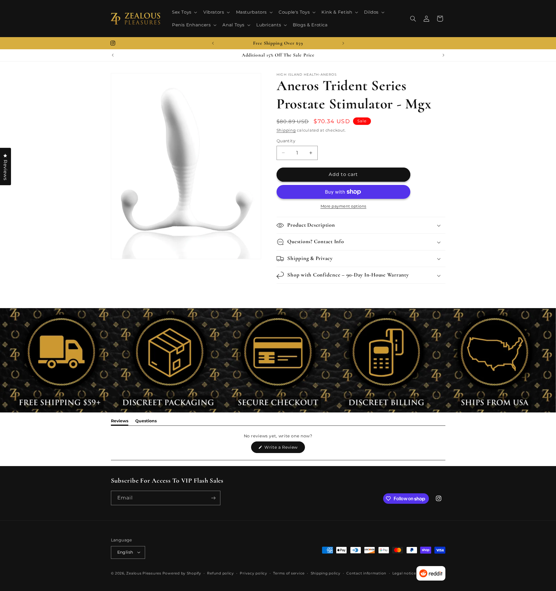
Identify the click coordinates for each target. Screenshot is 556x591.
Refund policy (220, 573)
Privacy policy (253, 573)
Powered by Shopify (181, 573)
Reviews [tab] (119, 421)
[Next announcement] (343, 43)
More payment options (344, 206)
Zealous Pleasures (144, 573)
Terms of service (289, 573)
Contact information (366, 573)
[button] (184, 12)
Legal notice (404, 573)
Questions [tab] (146, 421)
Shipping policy (326, 573)
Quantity (286, 141)
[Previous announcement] (212, 43)
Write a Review (284, 448)
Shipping (286, 130)
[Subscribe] (213, 498)
